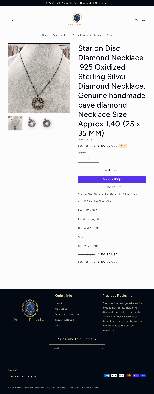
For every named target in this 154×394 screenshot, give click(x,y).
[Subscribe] (101, 348)
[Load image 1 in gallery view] (15, 123)
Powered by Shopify (41, 387)
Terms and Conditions (67, 314)
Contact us (61, 308)
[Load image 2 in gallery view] (31, 123)
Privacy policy (74, 387)
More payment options (112, 187)
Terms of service (91, 387)
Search (59, 303)
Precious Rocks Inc (117, 296)
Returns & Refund (64, 319)
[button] (11, 19)
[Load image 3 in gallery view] (47, 123)
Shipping (60, 325)
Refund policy (59, 387)
